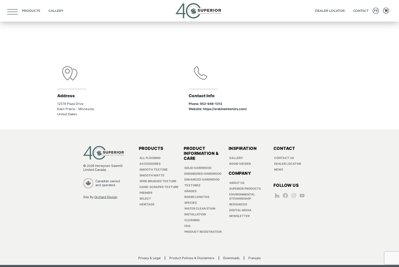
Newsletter (239, 216)
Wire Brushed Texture (157, 181)
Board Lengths (196, 197)
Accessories (150, 163)
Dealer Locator (330, 11)
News (278, 169)
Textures (192, 185)
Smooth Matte (151, 175)
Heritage (147, 204)
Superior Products (245, 188)
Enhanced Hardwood (202, 179)
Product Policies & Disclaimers (191, 258)
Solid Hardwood (198, 168)
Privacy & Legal (149, 258)
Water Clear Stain (199, 208)
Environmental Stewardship (242, 196)
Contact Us (284, 158)
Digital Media (240, 210)
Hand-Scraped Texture (159, 187)
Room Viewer (240, 163)
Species (190, 202)
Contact (360, 11)
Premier (145, 192)
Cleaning (192, 220)
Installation (195, 214)
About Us (236, 182)
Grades (190, 191)
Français (254, 258)
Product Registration (203, 231)
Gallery (55, 11)
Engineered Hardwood (203, 173)
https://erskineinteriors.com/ (225, 109)
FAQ (187, 226)
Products (31, 11)
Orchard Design (105, 197)
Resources (238, 204)
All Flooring (150, 158)
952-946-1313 (211, 104)
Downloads (231, 258)
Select (145, 198)
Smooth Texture (153, 169)
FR (376, 11)
